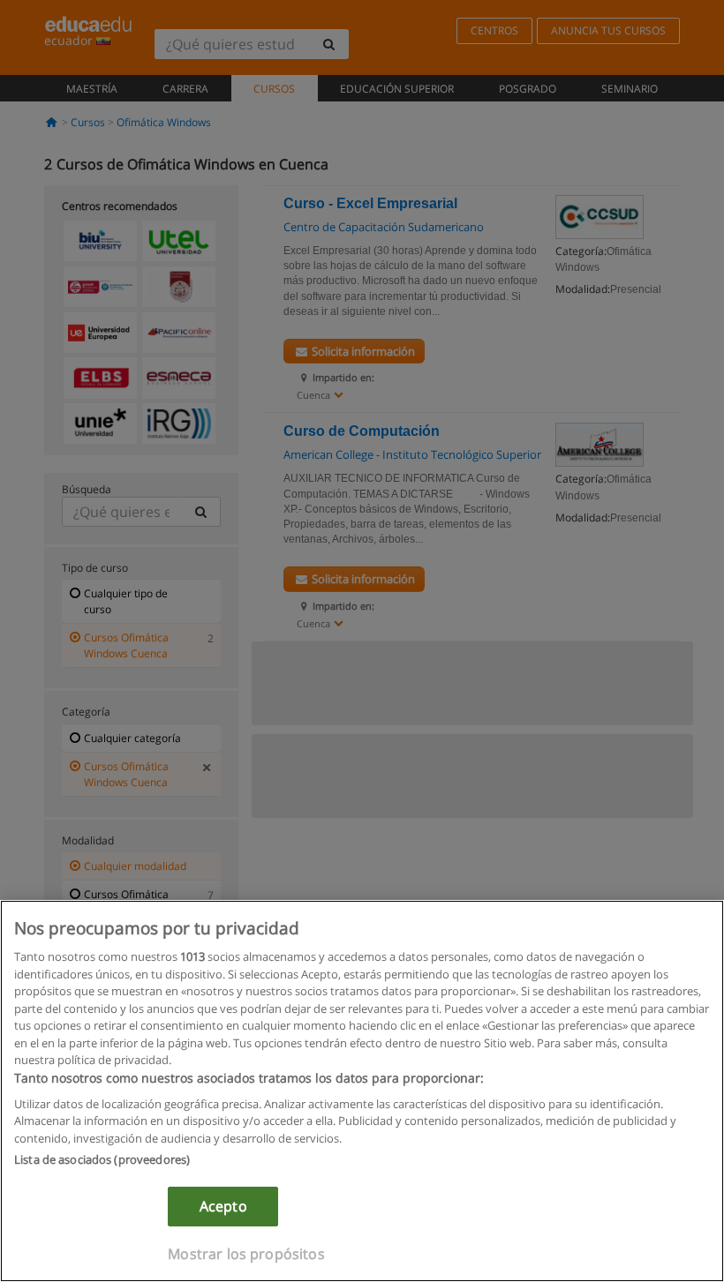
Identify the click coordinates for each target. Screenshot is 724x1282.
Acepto (223, 1206)
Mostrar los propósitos (246, 1253)
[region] (362, 1091)
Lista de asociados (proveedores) (102, 1159)
